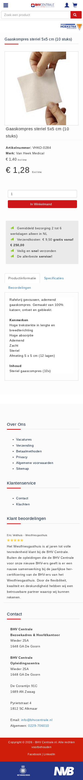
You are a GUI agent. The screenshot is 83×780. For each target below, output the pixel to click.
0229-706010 (38, 725)
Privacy (22, 457)
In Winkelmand (41, 204)
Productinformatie (22, 278)
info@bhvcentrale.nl (37, 720)
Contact (22, 498)
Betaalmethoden (29, 451)
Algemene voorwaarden (34, 463)
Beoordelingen (19, 287)
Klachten (23, 504)
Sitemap (22, 468)
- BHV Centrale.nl (45, 742)
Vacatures (24, 439)
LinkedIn (49, 754)
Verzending (25, 445)
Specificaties (54, 278)
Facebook (34, 754)
